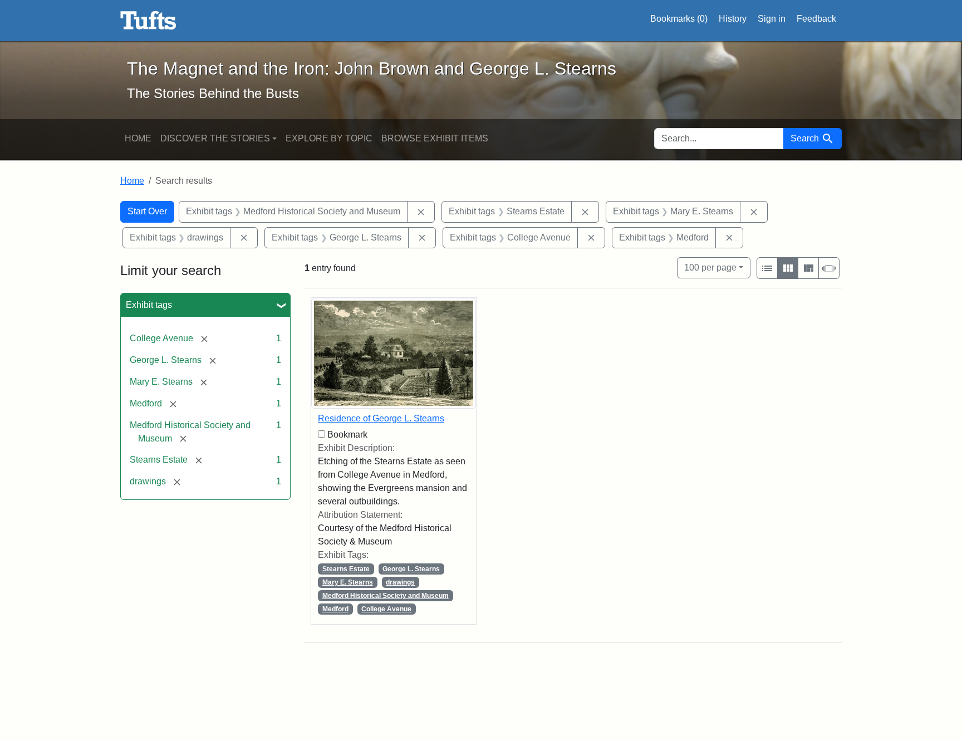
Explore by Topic (329, 138)
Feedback (816, 18)
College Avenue (386, 609)
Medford (335, 609)
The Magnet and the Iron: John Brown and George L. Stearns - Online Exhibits (148, 20)
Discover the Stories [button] (215, 138)
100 (710, 267)
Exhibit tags (149, 305)
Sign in (772, 18)
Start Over (147, 211)
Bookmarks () (679, 18)
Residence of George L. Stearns (381, 418)
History (733, 18)
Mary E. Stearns (347, 582)
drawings (400, 582)
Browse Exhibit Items (434, 138)
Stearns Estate (346, 569)
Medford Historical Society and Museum (385, 596)
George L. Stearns (411, 569)
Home (138, 138)
